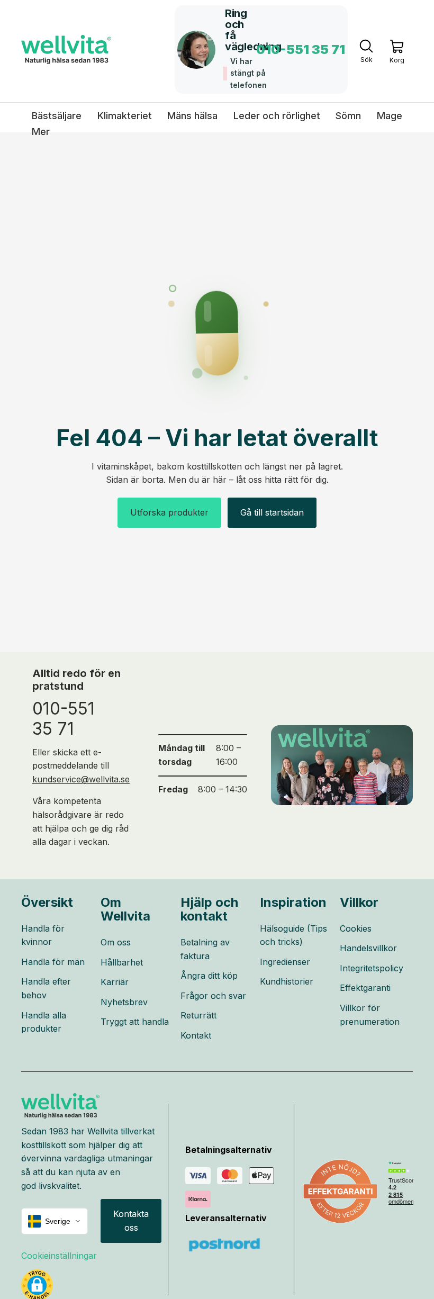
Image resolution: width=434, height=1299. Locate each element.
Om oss (116, 942)
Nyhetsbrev (124, 1002)
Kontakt (195, 1035)
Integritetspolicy (371, 968)
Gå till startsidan (272, 512)
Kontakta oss (131, 1220)
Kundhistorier (286, 981)
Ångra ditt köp (209, 975)
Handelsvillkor (368, 948)
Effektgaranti (365, 987)
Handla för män (53, 962)
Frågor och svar (213, 995)
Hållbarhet (122, 962)
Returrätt (198, 1015)
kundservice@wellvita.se (81, 779)
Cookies (356, 928)
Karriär (115, 982)
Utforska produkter (169, 512)
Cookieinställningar (59, 1255)
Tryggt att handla (135, 1021)
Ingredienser (285, 962)
